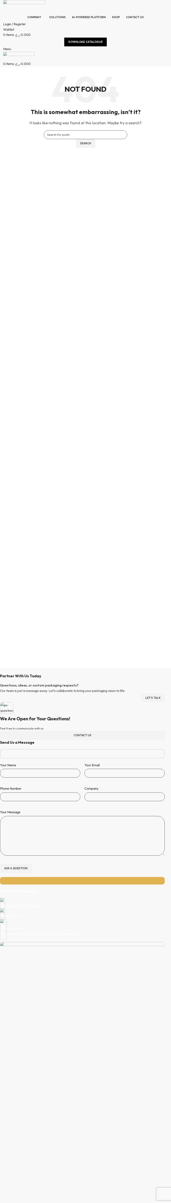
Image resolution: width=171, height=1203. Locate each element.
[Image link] (82, 1098)
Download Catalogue (85, 41)
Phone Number (10, 788)
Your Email (92, 765)
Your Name (8, 765)
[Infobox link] (82, 903)
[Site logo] (24, 6)
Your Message (10, 812)
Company (91, 788)
